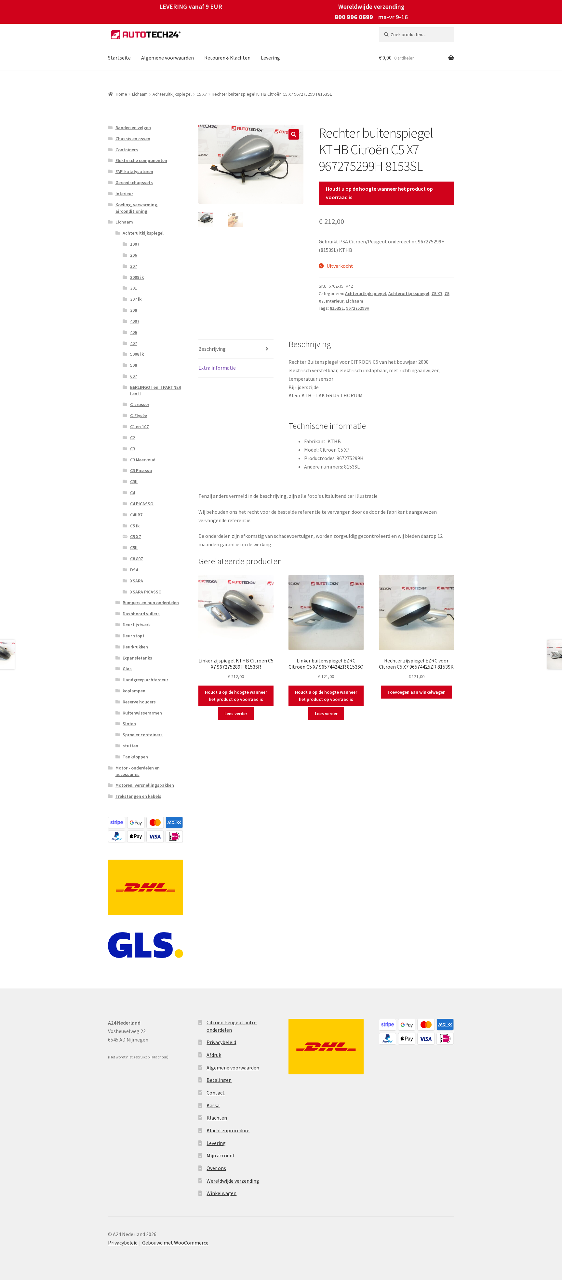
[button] (293, 134)
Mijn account (221, 1155)
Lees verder (235, 713)
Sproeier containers (143, 735)
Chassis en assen (132, 139)
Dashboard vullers (141, 614)
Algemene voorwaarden (167, 57)
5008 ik (137, 354)
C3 (132, 449)
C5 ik (135, 526)
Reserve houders (139, 702)
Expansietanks (137, 658)
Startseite (119, 57)
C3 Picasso (141, 470)
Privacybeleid (221, 1042)
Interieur (334, 301)
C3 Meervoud (142, 460)
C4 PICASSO (142, 504)
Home (121, 94)
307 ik (135, 299)
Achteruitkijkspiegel (172, 94)
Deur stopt (133, 636)
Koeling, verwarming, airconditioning (136, 208)
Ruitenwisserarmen (142, 713)
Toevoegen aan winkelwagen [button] (416, 692)
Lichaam (140, 94)
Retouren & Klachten (227, 57)
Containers (126, 150)
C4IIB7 (136, 515)
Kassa (213, 1105)
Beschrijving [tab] (212, 349)
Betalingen (219, 1080)
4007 (134, 321)
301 (133, 288)
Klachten (217, 1117)
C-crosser (139, 404)
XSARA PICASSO (146, 592)
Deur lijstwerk (137, 625)
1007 (134, 244)
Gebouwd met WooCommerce (175, 1242)
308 (133, 310)
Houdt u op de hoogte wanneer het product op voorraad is (379, 192)
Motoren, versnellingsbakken (144, 785)
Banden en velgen (133, 127)
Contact (216, 1092)
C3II (134, 481)
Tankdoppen (135, 757)
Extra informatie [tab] (217, 367)
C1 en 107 (139, 426)
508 (133, 365)
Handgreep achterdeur (145, 680)
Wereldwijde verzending (233, 1181)
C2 (132, 438)
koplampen (134, 691)
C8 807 (136, 559)
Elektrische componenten (141, 160)
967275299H (357, 308)
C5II (134, 548)
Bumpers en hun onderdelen (151, 603)
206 (133, 255)
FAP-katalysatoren (134, 171)
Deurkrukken (135, 647)
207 (133, 266)
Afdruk (214, 1055)
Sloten (129, 724)
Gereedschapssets (134, 182)
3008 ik (137, 277)
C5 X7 (201, 94)
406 (133, 332)
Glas (127, 669)
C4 (132, 493)
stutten (130, 746)
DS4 (134, 570)
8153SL (337, 308)
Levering (270, 57)
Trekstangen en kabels (138, 796)
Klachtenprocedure (228, 1130)
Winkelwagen (221, 1193)
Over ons (216, 1168)
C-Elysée (138, 415)
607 (133, 376)
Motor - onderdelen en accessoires (137, 771)
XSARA (136, 581)
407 (133, 343)
